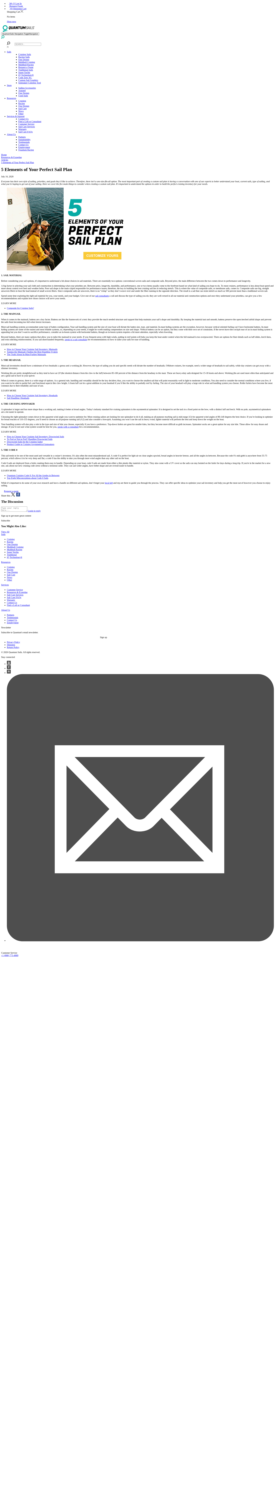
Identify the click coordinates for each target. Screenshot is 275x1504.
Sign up (103, 637)
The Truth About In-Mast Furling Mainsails (26, 354)
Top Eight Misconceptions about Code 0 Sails (27, 478)
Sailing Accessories (27, 88)
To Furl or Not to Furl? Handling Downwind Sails (29, 439)
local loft (109, 483)
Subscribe (5, 520)
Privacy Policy (13, 642)
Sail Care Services (26, 126)
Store (9, 85)
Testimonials (24, 142)
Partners (22, 137)
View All (5, 532)
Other (20, 114)
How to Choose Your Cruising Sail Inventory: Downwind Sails (35, 436)
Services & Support (15, 116)
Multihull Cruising (26, 62)
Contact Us (23, 119)
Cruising (22, 101)
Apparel (22, 90)
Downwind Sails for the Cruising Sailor (25, 442)
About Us (11, 134)
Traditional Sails (25, 70)
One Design (23, 59)
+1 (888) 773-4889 (9, 955)
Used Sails (23, 95)
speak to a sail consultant (76, 339)
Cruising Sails (24, 54)
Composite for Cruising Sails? (20, 308)
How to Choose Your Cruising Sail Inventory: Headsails (32, 395)
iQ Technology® (26, 75)
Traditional (12, 555)
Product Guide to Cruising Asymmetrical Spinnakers (30, 444)
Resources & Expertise (17, 592)
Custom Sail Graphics (28, 80)
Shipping (11, 645)
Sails (9, 52)
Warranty (22, 129)
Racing (21, 103)
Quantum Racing (26, 150)
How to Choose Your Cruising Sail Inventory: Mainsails (32, 349)
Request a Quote (25, 67)
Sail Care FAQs (25, 132)
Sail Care (22, 108)
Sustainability (24, 139)
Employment (24, 147)
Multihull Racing (26, 65)
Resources (11, 98)
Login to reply (34, 511)
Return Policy (13, 647)
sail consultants (102, 296)
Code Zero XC (25, 77)
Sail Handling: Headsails (18, 398)
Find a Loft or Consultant (29, 121)
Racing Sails (24, 57)
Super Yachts (24, 72)
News (21, 111)
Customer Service (26, 124)
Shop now (11, 21)
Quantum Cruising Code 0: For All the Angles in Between (33, 475)
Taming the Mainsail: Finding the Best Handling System (32, 352)
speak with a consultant (68, 427)
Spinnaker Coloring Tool (29, 83)
